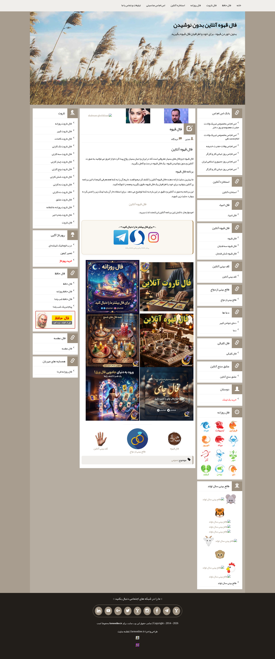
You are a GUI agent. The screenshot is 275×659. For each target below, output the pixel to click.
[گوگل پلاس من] (118, 611)
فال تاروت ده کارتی (62, 191)
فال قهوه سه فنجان (226, 245)
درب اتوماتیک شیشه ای (60, 245)
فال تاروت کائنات (63, 138)
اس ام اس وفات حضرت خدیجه (221, 146)
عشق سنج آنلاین (228, 376)
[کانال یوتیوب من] (108, 611)
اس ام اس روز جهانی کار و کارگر (221, 153)
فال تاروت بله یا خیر (62, 214)
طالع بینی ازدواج (228, 299)
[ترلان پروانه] (138, 116)
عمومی (174, 460)
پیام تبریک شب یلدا (62, 306)
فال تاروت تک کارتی (62, 146)
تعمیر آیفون (66, 253)
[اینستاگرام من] (147, 611)
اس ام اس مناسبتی (155, 5)
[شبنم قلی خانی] (100, 116)
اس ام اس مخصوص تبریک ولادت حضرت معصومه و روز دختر (221, 125)
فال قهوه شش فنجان (226, 253)
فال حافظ (226, 5)
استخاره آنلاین (178, 5)
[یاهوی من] (176, 611)
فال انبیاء (231, 215)
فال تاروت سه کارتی (62, 154)
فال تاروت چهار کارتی (61, 161)
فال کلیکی (231, 353)
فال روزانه (195, 5)
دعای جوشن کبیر (227, 322)
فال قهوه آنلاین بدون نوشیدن (205, 24)
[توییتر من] (128, 611)
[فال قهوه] (166, 341)
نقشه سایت (123, 631)
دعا (234, 330)
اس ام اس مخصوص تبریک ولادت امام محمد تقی (221, 136)
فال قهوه (176, 129)
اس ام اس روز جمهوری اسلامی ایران (219, 161)
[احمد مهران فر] (176, 116)
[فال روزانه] (112, 287)
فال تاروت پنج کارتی (62, 169)
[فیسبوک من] (157, 611)
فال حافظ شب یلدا (63, 299)
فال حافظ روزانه (64, 291)
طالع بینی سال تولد (227, 583)
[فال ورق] (112, 394)
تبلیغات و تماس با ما (131, 5)
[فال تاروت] (166, 287)
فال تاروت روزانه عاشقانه (59, 207)
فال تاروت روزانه (63, 123)
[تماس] (137, 611)
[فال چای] (166, 394)
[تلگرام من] (166, 611)
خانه (239, 5)
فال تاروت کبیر (64, 131)
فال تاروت (211, 5)
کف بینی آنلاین (229, 276)
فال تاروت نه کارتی (62, 184)
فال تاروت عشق (64, 199)
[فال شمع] (112, 341)
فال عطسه (67, 348)
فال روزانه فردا (64, 371)
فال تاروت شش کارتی (61, 176)
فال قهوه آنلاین (137, 204)
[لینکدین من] (98, 611)
